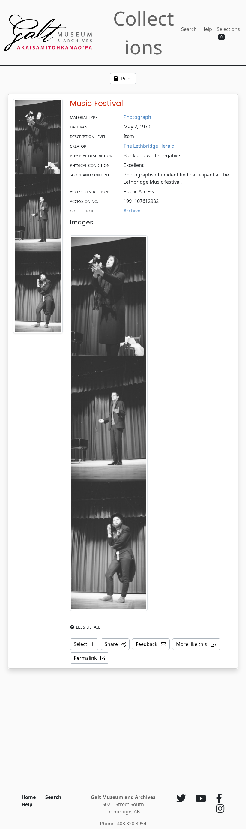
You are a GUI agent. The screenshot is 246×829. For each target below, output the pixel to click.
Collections (143, 32)
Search (189, 29)
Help (207, 29)
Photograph (137, 117)
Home (29, 797)
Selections (228, 32)
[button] (115, 644)
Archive (132, 210)
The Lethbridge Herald (149, 146)
